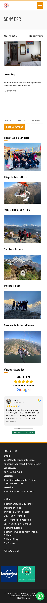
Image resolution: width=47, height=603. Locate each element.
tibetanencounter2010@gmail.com (22, 464)
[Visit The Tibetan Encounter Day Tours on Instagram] (6, 558)
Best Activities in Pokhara (17, 523)
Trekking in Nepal (13, 507)
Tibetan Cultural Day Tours (18, 503)
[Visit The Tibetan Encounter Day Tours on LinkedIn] (19, 558)
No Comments (36, 36)
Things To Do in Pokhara (17, 511)
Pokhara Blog (11, 539)
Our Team (9, 543)
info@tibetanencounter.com (19, 460)
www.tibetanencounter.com (19, 491)
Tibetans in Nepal (13, 527)
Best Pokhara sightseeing (17, 519)
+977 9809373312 (13, 471)
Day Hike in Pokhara (14, 515)
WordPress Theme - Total (22, 595)
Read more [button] (11, 422)
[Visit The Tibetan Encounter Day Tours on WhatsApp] (26, 558)
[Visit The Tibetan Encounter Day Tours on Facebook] (12, 558)
